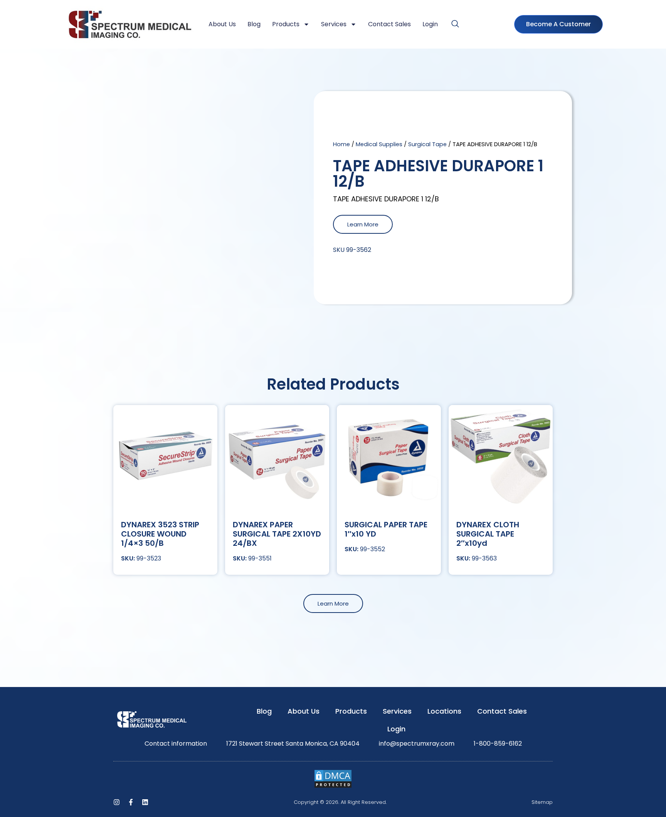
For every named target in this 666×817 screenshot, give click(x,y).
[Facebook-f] (131, 802)
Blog (254, 24)
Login (430, 24)
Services (333, 24)
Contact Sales (389, 24)
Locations (444, 711)
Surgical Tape (427, 144)
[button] (455, 24)
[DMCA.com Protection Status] (333, 786)
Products (285, 24)
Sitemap (542, 802)
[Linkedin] (145, 802)
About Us (222, 24)
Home (341, 144)
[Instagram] (116, 802)
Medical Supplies (379, 144)
